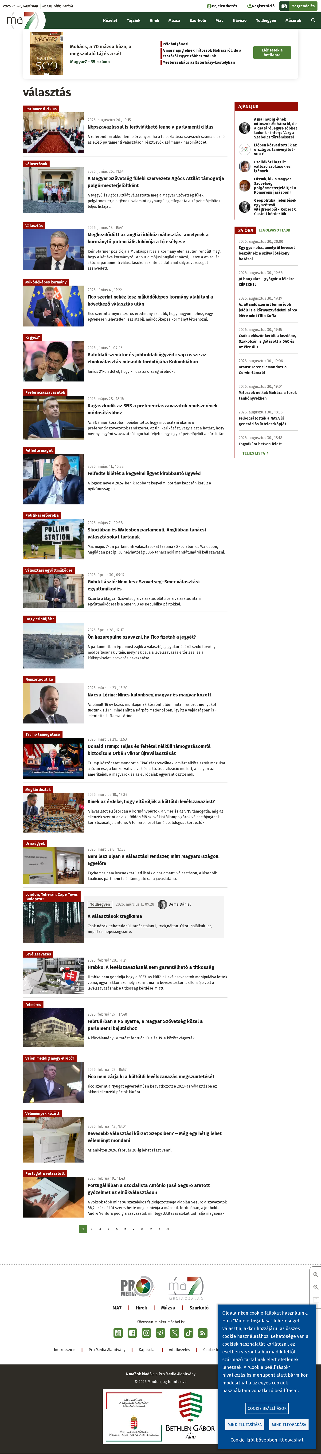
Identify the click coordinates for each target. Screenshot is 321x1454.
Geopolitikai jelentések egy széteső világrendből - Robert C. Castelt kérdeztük (275, 207)
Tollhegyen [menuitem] (266, 20)
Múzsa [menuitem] (174, 20)
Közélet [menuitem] (110, 20)
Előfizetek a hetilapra (272, 52)
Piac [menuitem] (219, 20)
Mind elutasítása (245, 1424)
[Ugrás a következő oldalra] (159, 1229)
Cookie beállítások (267, 1408)
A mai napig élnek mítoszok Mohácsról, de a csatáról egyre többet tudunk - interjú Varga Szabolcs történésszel (275, 128)
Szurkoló (199, 1308)
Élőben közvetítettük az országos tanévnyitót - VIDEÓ (275, 149)
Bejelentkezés (224, 6)
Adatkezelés (179, 1350)
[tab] (245, 231)
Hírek (141, 1308)
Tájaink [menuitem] (133, 20)
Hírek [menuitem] (154, 20)
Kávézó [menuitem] (240, 20)
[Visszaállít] (316, 1300)
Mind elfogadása (289, 1424)
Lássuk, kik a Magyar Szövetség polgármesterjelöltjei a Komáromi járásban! (275, 186)
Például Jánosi (175, 44)
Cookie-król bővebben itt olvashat (267, 1440)
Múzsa (168, 1308)
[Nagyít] (316, 1275)
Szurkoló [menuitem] (198, 20)
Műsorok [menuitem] (293, 20)
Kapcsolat (147, 1350)
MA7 (117, 1308)
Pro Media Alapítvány (107, 1350)
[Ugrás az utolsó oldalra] (168, 1229)
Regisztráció (263, 6)
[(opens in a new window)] (118, 1333)
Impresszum (64, 1350)
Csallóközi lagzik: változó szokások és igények (272, 166)
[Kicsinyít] (316, 1288)
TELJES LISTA (253, 453)
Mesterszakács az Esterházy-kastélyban (199, 62)
